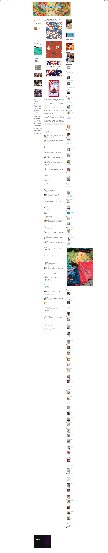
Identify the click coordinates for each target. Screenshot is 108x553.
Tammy (46, 236)
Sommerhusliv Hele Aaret (70, 199)
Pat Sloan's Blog (69, 143)
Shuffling (68, 323)
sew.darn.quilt (68, 477)
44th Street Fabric (47, 98)
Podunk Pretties (69, 65)
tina (45, 276)
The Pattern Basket (69, 368)
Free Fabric (54, 124)
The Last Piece (69, 164)
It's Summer (68, 309)
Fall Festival (72, 391)
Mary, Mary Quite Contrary (70, 129)
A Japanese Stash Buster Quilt (72, 243)
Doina (46, 134)
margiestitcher (69, 379)
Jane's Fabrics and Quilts (70, 439)
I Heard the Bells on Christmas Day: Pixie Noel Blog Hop (72, 446)
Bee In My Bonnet (69, 96)
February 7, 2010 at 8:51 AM (48, 314)
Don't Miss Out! (72, 148)
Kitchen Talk (72, 205)
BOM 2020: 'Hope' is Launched (72, 217)
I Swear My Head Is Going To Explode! (72, 479)
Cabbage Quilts (69, 450)
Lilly (45, 225)
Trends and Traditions (69, 247)
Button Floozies (69, 325)
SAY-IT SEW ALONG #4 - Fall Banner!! (72, 97)
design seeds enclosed (70, 172)
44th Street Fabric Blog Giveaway (48, 124)
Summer (68, 130)
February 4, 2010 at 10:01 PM (48, 295)
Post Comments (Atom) (49, 329)
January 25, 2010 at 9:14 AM (48, 132)
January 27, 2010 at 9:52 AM (48, 217)
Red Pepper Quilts (69, 241)
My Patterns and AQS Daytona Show (72, 398)
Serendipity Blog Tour (69, 337)
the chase (68, 475)
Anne (46, 206)
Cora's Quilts (68, 527)
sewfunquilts (46, 307)
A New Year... (72, 494)
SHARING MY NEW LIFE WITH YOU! (72, 413)
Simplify (68, 308)
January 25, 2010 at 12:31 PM (48, 154)
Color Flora (68, 173)
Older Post (63, 328)
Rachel (46, 241)
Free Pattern (56, 124)
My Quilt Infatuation (69, 110)
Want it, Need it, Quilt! (69, 183)
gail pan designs (69, 388)
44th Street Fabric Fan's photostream (38, 60)
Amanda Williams (47, 266)
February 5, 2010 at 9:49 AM (48, 299)
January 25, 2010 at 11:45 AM (48, 143)
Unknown (46, 219)
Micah (46, 297)
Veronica (46, 193)
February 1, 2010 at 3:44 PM (48, 260)
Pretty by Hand (69, 336)
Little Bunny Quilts (69, 177)
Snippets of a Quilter (69, 505)
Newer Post (45, 328)
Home (54, 328)
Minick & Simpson (69, 153)
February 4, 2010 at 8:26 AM (48, 287)
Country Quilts (69, 516)
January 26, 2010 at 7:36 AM (48, 191)
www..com (37, 58)
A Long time (72, 331)
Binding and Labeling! (69, 234)
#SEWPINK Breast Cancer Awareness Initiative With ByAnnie (70, 298)
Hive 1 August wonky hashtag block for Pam (72, 92)
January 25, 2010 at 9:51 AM (48, 137)
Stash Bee (68, 90)
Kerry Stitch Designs (69, 300)
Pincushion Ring (72, 363)
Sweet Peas (72, 138)
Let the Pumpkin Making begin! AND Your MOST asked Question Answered (70, 145)
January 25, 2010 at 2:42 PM (48, 165)
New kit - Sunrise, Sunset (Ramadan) (72, 160)
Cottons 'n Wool (69, 390)
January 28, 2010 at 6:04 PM (48, 234)
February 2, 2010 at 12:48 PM (48, 264)
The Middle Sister (69, 351)
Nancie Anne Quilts (69, 422)
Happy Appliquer (69, 488)
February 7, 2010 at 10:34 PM (48, 325)
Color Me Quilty (69, 499)
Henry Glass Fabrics (69, 210)
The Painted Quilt (69, 433)
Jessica (46, 301)
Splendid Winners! (69, 403)
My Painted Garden (69, 357)
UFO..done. (72, 406)
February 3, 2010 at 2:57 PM (48, 280)
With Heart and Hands (69, 132)
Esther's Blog (68, 216)
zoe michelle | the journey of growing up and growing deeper (70, 474)
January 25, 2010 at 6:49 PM (48, 171)
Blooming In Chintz (69, 396)
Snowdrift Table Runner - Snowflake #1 (72, 191)
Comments (36, 20)
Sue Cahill (46, 139)
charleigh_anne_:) (47, 156)
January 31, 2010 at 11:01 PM (48, 251)
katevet (46, 161)
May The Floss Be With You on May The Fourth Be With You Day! (70, 465)
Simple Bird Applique (69, 233)
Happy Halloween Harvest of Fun (72, 133)
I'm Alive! (71, 352)
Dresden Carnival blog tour (72, 469)
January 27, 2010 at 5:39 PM (48, 228)
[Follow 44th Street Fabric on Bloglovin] (37, 41)
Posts (35, 19)
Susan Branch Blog (69, 118)
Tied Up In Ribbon (69, 458)
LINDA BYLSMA (47, 316)
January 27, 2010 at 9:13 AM (48, 209)
